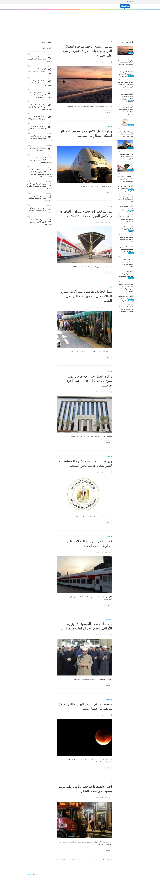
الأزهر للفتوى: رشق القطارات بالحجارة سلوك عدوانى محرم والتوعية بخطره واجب (126, 110)
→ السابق (109, 859)
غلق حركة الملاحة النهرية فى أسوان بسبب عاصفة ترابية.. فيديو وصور (40, 71)
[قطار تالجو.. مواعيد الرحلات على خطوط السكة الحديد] (84, 574)
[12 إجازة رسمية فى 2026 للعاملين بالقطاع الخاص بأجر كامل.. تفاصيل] (125, 188)
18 (82, 859)
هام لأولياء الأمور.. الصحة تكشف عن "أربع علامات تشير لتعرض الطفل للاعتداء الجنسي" (125, 288)
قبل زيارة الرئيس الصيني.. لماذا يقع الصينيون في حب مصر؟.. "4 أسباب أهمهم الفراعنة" (39, 186)
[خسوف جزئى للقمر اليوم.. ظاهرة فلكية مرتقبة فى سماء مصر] (84, 737)
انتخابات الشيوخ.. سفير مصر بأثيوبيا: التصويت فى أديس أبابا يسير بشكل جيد (125, 85)
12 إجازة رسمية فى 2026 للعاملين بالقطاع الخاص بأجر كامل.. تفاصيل (125, 199)
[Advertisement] (80, 24)
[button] (28, 1)
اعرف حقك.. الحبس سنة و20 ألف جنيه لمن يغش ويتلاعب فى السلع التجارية (126, 309)
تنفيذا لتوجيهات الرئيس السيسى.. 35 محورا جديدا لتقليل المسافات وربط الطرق (40, 198)
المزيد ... (108, 112)
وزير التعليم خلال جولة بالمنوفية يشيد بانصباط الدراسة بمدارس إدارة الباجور (127, 263)
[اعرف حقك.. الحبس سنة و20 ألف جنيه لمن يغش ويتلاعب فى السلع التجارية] (125, 298)
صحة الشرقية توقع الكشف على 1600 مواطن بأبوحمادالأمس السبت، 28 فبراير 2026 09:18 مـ (40, 95)
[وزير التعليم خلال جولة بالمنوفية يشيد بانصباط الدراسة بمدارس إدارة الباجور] (125, 250)
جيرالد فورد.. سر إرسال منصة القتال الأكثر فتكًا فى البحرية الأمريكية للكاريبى (41, 138)
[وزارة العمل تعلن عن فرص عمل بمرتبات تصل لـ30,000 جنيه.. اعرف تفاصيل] (84, 414)
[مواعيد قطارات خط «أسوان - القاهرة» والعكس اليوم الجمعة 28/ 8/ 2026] (125, 167)
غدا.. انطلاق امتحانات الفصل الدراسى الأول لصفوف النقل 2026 (125, 219)
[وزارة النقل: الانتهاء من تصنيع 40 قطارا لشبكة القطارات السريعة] (125, 144)
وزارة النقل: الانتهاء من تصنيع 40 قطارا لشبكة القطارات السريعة (126, 156)
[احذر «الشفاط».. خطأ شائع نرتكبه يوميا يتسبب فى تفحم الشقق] (84, 820)
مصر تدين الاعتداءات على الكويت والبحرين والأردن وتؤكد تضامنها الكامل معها (40, 222)
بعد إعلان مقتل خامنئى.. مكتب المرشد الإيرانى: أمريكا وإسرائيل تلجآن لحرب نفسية (40, 107)
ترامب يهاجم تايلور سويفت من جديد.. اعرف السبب (41, 149)
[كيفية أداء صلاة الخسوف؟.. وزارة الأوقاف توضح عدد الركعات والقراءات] (84, 657)
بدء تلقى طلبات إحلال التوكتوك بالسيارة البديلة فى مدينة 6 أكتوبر (40, 127)
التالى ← (72, 859)
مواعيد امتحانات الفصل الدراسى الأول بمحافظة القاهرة (126, 239)
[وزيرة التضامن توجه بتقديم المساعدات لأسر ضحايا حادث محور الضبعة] (125, 122)
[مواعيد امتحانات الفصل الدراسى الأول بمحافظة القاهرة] (125, 229)
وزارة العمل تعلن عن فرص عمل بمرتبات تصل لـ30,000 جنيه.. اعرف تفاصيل (88, 381)
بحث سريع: (130, 320)
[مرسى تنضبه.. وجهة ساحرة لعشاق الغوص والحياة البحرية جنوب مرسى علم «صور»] (125, 50)
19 (78, 859)
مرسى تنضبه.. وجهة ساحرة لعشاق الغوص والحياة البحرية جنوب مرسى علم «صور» (125, 63)
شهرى (43, 48)
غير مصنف (109, 41)
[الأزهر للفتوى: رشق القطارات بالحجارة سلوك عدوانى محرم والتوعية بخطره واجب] (125, 97)
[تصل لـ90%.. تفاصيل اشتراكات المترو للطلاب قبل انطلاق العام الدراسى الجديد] (84, 329)
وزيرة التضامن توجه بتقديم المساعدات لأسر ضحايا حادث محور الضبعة (125, 134)
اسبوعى (49, 48)
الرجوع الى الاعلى (32, 874)
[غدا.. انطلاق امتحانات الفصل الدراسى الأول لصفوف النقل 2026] (125, 208)
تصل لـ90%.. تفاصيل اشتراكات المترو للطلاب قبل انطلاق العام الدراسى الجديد (86, 296)
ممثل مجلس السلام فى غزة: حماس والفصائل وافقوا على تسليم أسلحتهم (40, 59)
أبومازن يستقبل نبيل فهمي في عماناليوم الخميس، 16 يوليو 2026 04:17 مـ (40, 210)
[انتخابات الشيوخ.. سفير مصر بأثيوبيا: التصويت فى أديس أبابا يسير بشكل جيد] (125, 74)
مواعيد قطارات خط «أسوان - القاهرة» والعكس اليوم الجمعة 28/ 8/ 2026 (125, 179)
